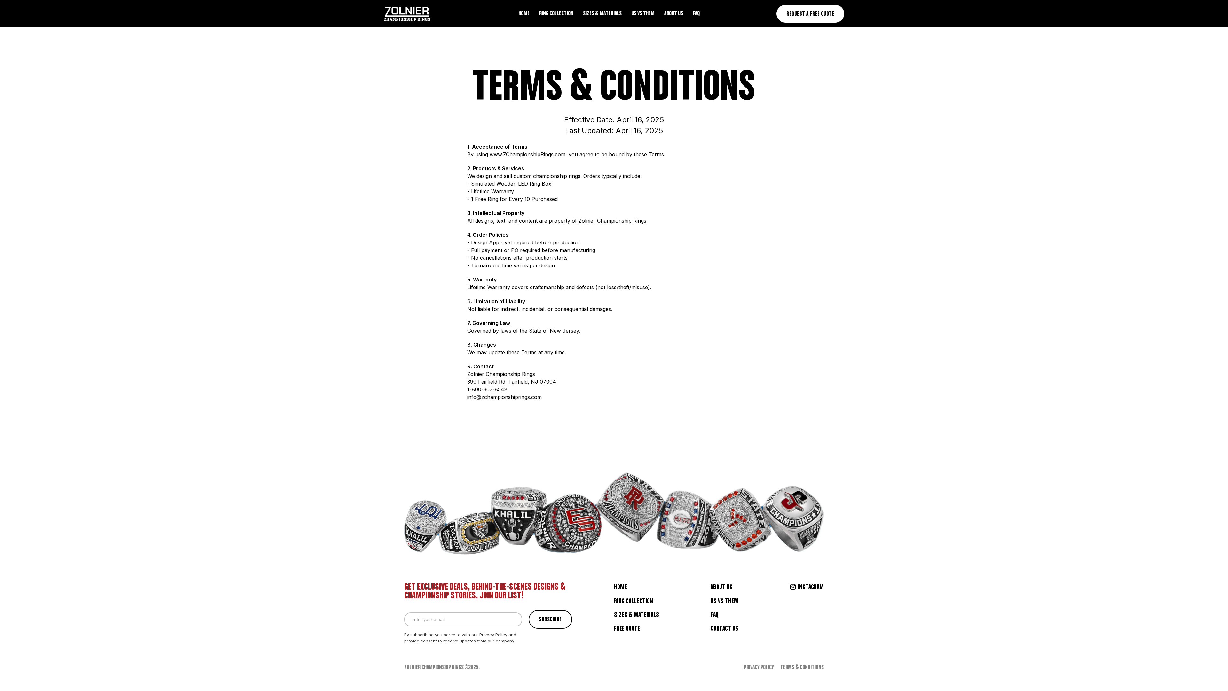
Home (620, 587)
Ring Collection (633, 601)
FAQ (715, 615)
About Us (722, 587)
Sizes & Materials (636, 615)
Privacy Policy (759, 668)
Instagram (811, 587)
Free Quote (627, 629)
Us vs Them (724, 601)
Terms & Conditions (802, 668)
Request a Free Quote (810, 14)
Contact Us (724, 629)
